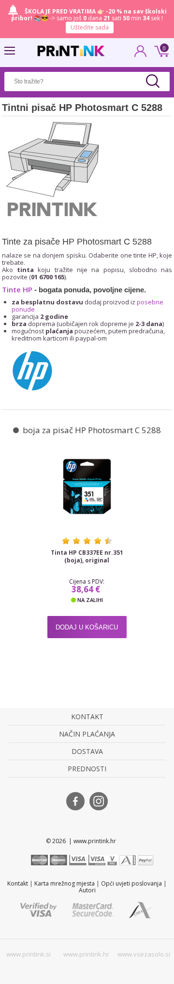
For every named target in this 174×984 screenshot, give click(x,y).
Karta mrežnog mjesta (64, 883)
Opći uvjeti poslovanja (131, 883)
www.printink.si (28, 954)
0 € (160, 50)
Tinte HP (17, 289)
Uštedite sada (90, 27)
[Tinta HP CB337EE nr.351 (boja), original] (87, 486)
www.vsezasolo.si (143, 954)
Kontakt (17, 883)
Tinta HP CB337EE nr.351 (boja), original (87, 556)
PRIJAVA (140, 54)
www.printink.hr (86, 954)
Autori (87, 890)
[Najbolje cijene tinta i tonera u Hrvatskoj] (71, 50)
